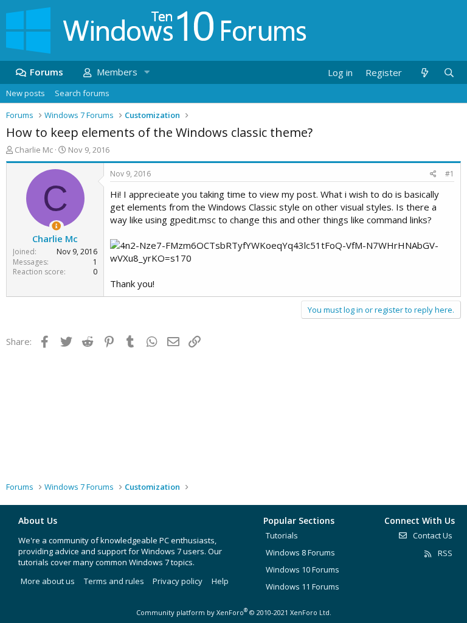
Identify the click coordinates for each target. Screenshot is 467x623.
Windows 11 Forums (302, 586)
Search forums (82, 93)
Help (220, 581)
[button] (146, 72)
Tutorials (282, 535)
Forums (46, 72)
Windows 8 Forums (300, 552)
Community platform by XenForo (233, 612)
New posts (25, 93)
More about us (48, 581)
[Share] (433, 174)
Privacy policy (177, 581)
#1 (449, 174)
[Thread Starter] (56, 226)
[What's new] (424, 72)
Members (117, 72)
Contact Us (431, 535)
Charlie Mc (34, 149)
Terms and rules (114, 581)
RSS (444, 553)
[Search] (449, 72)
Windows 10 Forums (302, 569)
